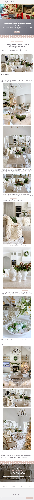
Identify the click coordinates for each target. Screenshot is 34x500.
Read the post (17, 31)
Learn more (7, 498)
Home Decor (16, 41)
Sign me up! (28, 476)
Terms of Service (24, 478)
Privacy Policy (20, 478)
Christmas (12, 41)
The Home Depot (20, 80)
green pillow (11, 195)
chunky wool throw (8, 244)
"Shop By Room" (29, 454)
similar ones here (22, 245)
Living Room (21, 41)
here (25, 245)
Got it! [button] (29, 498)
